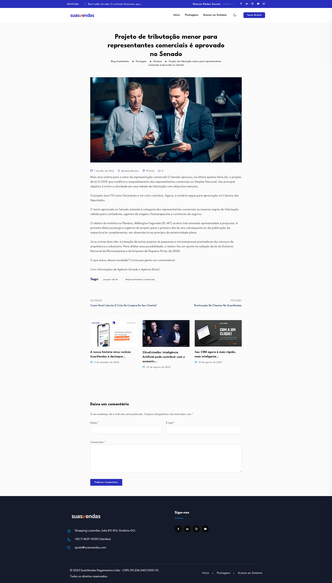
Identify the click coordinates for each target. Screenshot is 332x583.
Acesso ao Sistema (215, 15)
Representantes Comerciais (140, 279)
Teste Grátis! (254, 15)
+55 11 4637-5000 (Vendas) (93, 539)
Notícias (150, 171)
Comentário (98, 442)
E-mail (170, 423)
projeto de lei (110, 279)
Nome (94, 423)
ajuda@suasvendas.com (90, 547)
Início (176, 15)
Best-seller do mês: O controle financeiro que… (115, 3)
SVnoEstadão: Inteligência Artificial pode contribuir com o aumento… (111, 357)
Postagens (191, 15)
